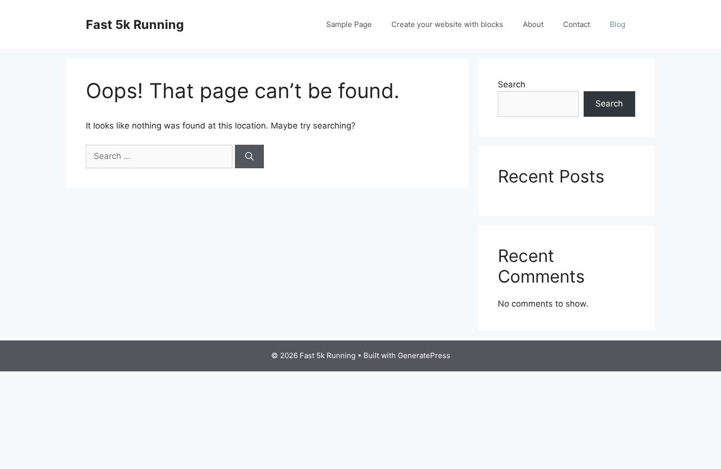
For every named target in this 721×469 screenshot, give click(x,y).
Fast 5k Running (135, 24)
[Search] (249, 156)
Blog (617, 24)
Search (511, 84)
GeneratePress (424, 355)
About (533, 24)
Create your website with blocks (447, 24)
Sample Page (349, 24)
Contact (576, 24)
